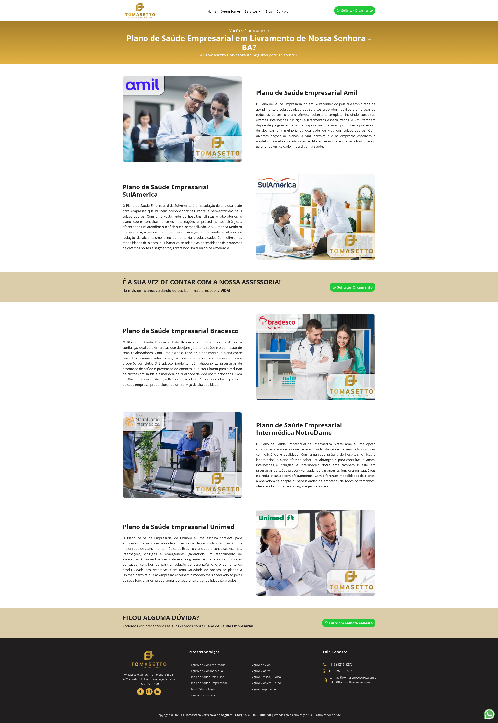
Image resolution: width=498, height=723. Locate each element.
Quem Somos (231, 11)
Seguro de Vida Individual (206, 671)
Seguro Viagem (261, 671)
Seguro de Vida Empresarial (207, 665)
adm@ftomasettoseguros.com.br (352, 682)
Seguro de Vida (261, 665)
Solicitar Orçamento (357, 10)
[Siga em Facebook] (140, 691)
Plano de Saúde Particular (206, 677)
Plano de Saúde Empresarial (208, 683)
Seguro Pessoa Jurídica (266, 677)
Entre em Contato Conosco (351, 623)
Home (211, 11)
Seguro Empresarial (264, 689)
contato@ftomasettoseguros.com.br (354, 677)
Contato (282, 11)
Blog (269, 11)
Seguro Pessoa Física (203, 695)
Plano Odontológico (202, 689)
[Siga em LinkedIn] (157, 691)
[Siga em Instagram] (149, 691)
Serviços (251, 11)
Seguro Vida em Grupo (266, 683)
